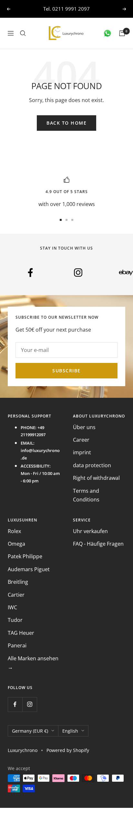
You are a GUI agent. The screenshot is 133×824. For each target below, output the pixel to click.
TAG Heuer (21, 632)
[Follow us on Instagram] (29, 704)
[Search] (23, 33)
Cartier (16, 594)
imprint (82, 452)
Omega (16, 543)
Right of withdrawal (96, 477)
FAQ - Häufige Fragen (98, 543)
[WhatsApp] (107, 33)
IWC (12, 607)
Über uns (84, 427)
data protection (92, 465)
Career (81, 439)
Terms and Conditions (86, 495)
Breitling (18, 581)
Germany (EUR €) (30, 731)
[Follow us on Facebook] (15, 704)
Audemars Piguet (29, 569)
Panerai (17, 645)
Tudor (15, 619)
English (70, 731)
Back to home (66, 123)
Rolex (14, 531)
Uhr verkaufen (90, 531)
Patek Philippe (25, 556)
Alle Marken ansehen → (33, 663)
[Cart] (122, 33)
